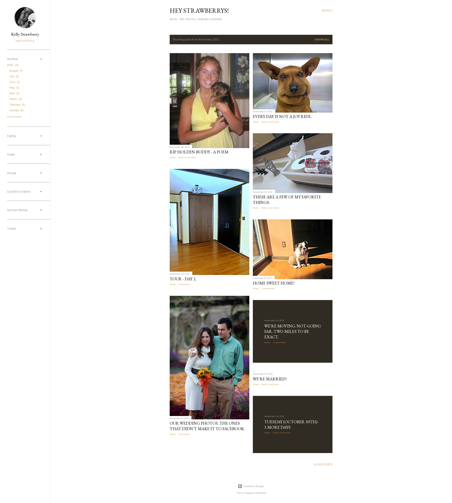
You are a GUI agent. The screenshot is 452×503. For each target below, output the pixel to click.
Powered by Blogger (253, 486)
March (15, 99)
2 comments (267, 288)
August (16, 70)
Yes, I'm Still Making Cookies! (200, 19)
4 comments (279, 342)
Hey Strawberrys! (199, 10)
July (14, 76)
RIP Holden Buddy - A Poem (199, 152)
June (14, 82)
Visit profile (25, 41)
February (17, 104)
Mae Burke (260, 493)
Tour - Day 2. (183, 279)
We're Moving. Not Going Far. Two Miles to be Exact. (292, 331)
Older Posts (323, 464)
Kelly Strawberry (25, 34)
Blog (173, 19)
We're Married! (270, 379)
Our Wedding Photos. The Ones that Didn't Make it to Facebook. (207, 425)
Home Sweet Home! (274, 283)
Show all (322, 39)
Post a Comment (187, 157)
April (14, 93)
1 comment (184, 284)
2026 (12, 65)
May (14, 87)
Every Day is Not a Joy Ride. (282, 116)
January (16, 110)
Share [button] (173, 157)
